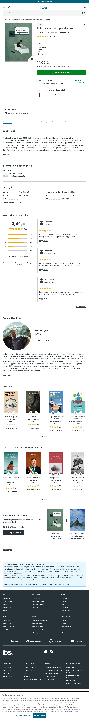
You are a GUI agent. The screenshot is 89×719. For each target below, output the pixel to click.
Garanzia (27, 676)
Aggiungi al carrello (63, 72)
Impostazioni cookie (23, 716)
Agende (63, 624)
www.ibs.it (68, 571)
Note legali (7, 550)
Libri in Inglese (7, 607)
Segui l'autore (43, 340)
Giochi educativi (37, 624)
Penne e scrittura (66, 627)
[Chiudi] (85, 694)
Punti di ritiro (7, 667)
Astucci (63, 633)
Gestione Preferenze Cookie (32, 679)
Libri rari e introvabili (38, 601)
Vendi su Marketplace (52, 673)
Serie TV (5, 630)
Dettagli (44, 122)
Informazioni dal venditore (26, 122)
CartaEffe (6, 673)
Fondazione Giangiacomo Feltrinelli (75, 676)
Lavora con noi (50, 676)
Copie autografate (38, 604)
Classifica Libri (7, 601)
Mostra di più (81, 307)
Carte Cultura (28, 670)
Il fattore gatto (11, 417)
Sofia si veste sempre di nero (55, 535)
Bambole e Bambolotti (39, 630)
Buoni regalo (7, 670)
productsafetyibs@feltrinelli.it (58, 584)
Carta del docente (30, 667)
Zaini (62, 630)
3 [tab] (46, 436)
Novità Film (6, 621)
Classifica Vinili (66, 610)
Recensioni (56, 122)
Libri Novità (6, 598)
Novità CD (64, 598)
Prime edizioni (36, 598)
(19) (25, 229)
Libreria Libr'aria (49, 66)
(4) (31, 238)
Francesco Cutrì (50, 279)
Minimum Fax (64, 32)
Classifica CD (65, 601)
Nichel (21, 199)
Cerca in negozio (61, 95)
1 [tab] (18, 59)
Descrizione (7, 122)
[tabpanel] (19, 42)
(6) (31, 243)
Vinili (62, 604)
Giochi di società (37, 627)
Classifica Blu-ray (9, 627)
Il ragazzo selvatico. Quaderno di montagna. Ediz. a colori (77, 535)
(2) (31, 247)
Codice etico (49, 679)
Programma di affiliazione (53, 670)
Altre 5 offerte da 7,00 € (63, 66)
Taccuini (64, 621)
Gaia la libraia (7, 676)
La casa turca (78, 478)
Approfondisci (8, 375)
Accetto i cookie (39, 716)
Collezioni (35, 607)
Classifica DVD (7, 624)
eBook (5, 610)
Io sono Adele (33, 417)
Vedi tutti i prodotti (17, 176)
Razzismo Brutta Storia (73, 683)
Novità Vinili (64, 607)
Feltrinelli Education (72, 680)
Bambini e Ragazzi (9, 633)
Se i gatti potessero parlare (55, 418)
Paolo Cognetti (45, 32)
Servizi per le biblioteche (53, 667)
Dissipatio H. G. (55, 478)
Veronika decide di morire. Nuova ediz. (11, 479)
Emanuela (48, 251)
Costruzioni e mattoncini (40, 621)
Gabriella (48, 222)
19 (51, 36)
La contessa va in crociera (78, 418)
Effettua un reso (29, 673)
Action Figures (36, 633)
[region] (44, 705)
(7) (31, 234)
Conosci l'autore (71, 122)
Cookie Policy (73, 711)
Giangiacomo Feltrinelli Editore (74, 671)
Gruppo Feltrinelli (71, 667)
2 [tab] (44, 436)
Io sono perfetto (33, 478)
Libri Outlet (6, 604)
